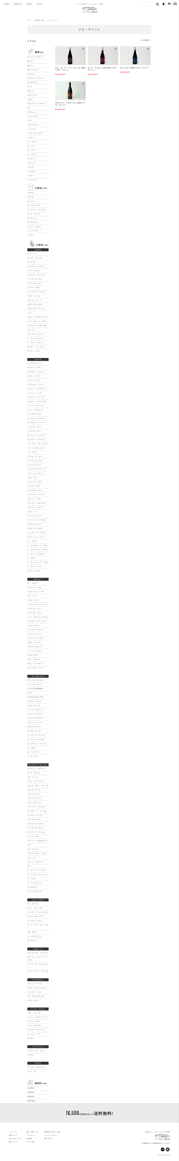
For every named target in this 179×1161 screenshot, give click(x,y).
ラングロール (32, 887)
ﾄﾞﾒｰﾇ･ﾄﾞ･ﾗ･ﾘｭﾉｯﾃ (34, 465)
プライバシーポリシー (51, 1135)
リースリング (32, 180)
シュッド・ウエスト (34, 226)
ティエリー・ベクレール (36, 439)
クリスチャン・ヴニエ (35, 372)
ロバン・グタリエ (33, 659)
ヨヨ (29, 866)
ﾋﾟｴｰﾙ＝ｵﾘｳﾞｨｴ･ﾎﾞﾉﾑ (34, 490)
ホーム (29, 20)
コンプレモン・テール (35, 384)
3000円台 (30, 1088)
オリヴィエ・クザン (34, 367)
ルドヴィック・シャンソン (37, 537)
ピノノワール (32, 154)
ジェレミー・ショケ (34, 393)
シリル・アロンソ (33, 625)
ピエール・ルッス (33, 790)
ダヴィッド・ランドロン (36, 435)
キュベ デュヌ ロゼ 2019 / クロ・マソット (103, 69)
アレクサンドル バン (34, 363)
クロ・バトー (32, 596)
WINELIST (18, 3)
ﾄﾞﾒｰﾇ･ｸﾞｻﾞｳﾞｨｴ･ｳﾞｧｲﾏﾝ (36, 292)
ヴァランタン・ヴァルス (36, 807)
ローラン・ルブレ (33, 571)
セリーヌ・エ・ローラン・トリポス (37, 958)
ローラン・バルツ (33, 351)
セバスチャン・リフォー (36, 422)
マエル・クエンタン (34, 642)
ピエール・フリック (34, 300)
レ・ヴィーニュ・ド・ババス (37, 562)
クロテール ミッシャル (35, 591)
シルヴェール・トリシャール (37, 604)
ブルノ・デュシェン (34, 802)
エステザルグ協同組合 (35, 688)
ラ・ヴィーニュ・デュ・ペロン (37, 926)
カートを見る (30, 1142)
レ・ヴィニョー (33, 756)
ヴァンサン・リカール (35, 507)
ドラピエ (30, 1055)
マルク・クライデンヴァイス (37, 317)
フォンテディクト (33, 794)
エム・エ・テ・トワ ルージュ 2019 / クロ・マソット (70, 69)
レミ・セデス (32, 541)
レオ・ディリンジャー (35, 334)
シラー (29, 120)
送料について (13, 1135)
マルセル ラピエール (34, 646)
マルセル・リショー (34, 731)
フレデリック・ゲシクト (36, 308)
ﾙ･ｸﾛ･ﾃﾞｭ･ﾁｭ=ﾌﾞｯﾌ (34, 524)
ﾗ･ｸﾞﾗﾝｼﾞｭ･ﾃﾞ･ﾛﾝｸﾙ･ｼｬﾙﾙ (36, 325)
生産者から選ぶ (40, 20)
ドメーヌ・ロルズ (33, 1021)
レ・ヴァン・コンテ (34, 566)
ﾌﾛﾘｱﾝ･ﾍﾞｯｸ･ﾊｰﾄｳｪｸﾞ (35, 304)
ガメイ (29, 86)
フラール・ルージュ (34, 798)
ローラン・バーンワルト (36, 347)
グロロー (30, 99)
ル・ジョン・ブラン (34, 1034)
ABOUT (29, 3)
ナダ (29, 845)
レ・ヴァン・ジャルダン (36, 554)
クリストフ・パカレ (34, 587)
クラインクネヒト (33, 270)
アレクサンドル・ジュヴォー (37, 953)
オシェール (31, 262)
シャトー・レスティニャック (37, 1017)
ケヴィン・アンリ (33, 380)
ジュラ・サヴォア (33, 214)
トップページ (13, 1132)
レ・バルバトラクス (34, 936)
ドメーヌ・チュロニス (35, 828)
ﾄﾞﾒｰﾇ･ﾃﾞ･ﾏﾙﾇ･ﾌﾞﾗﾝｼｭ (35, 916)
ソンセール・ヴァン (34, 431)
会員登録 (29, 1138)
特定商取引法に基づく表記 (52, 1132)
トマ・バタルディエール (36, 448)
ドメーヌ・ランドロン (35, 461)
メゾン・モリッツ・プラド (37, 321)
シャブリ (30, 235)
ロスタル (30, 1038)
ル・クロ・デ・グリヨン (36, 739)
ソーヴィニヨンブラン (35, 133)
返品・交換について (32, 1132)
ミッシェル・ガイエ (34, 920)
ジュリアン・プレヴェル (36, 418)
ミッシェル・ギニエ (34, 651)
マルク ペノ (32, 511)
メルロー (30, 175)
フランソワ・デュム (34, 983)
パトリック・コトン (34, 634)
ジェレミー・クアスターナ (37, 389)
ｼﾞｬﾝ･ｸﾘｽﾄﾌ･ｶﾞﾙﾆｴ (34, 414)
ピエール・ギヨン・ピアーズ (37, 785)
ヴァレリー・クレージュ (36, 1030)
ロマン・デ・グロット (35, 663)
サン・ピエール (33, 904)
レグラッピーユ (33, 1000)
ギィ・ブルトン (33, 583)
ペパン (29, 313)
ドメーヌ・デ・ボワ (34, 456)
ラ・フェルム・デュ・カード (37, 874)
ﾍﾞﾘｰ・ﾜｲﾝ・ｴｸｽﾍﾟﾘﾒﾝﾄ (35, 996)
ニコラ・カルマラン (34, 1025)
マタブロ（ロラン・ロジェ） (37, 853)
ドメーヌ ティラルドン (35, 629)
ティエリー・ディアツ (35, 815)
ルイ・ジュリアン (33, 752)
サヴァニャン (32, 112)
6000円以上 (31, 1101)
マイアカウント (31, 1135)
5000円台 (30, 1096)
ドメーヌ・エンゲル (34, 279)
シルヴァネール (33, 125)
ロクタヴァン (32, 940)
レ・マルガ (31, 558)
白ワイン (30, 61)
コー (29, 108)
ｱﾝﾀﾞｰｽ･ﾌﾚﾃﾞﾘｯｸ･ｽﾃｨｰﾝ (35, 680)
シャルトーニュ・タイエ (36, 1050)
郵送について (13, 1142)
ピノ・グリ (31, 146)
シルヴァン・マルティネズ (37, 401)
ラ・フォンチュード (34, 883)
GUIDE (39, 3)
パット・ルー (32, 1071)
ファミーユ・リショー (35, 722)
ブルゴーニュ (32, 218)
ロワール (30, 197)
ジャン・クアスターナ (35, 410)
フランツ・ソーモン (34, 499)
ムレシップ (31, 857)
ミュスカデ (31, 171)
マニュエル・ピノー (34, 516)
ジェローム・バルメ (34, 613)
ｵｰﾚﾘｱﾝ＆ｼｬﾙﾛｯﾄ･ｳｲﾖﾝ (35, 697)
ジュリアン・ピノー (34, 427)
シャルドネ (31, 129)
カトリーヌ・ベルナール (36, 768)
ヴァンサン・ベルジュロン (37, 503)
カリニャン (31, 91)
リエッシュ (31, 330)
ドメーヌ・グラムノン (35, 710)
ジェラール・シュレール (36, 275)
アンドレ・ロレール (34, 258)
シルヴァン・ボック (34, 701)
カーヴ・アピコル (33, 773)
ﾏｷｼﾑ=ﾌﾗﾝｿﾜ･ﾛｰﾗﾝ (34, 726)
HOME (7, 3)
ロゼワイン (31, 74)
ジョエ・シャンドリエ (35, 781)
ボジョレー (31, 201)
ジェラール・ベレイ (34, 608)
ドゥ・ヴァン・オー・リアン (37, 444)
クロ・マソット (53, 20)
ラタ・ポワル (32, 932)
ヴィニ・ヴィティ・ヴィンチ (37, 971)
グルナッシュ (32, 95)
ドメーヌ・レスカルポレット (37, 840)
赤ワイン (30, 65)
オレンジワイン (33, 70)
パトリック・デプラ (34, 482)
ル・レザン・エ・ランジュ (37, 743)
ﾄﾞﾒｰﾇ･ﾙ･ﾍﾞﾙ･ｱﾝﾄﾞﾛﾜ (35, 718)
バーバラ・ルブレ (33, 486)
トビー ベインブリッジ (35, 473)
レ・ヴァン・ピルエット (36, 342)
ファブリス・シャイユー (36, 494)
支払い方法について (15, 1138)
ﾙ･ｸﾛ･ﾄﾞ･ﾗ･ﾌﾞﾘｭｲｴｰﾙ (35, 528)
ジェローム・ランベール (36, 397)
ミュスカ (30, 167)
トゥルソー (31, 137)
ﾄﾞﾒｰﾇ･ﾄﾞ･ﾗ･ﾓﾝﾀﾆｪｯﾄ (35, 714)
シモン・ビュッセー (34, 1013)
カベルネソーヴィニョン (36, 78)
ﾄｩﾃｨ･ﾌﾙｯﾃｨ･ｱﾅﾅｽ (33, 819)
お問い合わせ (48, 1138)
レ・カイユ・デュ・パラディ (37, 549)
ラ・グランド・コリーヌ (36, 735)
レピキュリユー (33, 655)
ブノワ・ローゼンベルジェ (37, 988)
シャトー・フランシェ (35, 405)
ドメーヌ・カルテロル (35, 823)
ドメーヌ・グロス (33, 287)
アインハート (32, 253)
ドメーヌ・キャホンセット (37, 1067)
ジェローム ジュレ (34, 705)
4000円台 (30, 1092)
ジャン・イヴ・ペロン (35, 908)
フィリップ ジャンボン (35, 638)
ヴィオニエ (31, 158)
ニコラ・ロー (32, 477)
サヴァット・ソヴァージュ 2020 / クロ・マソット (70, 104)
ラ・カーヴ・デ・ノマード (37, 870)
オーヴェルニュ (33, 222)
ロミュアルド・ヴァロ (35, 668)
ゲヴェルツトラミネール (36, 103)
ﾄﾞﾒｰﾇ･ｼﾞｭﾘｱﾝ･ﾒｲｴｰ (34, 283)
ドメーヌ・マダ (33, 836)
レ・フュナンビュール (35, 338)
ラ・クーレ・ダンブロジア (37, 520)
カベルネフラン (33, 82)
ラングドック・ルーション (37, 209)
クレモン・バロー (33, 376)
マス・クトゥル (33, 849)
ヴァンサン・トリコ (34, 992)
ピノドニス (31, 150)
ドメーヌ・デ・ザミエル (36, 832)
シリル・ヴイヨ (33, 600)
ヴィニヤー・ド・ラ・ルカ (37, 811)
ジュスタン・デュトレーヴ (37, 621)
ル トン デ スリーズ (34, 891)
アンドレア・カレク (34, 684)
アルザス (30, 192)
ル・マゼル (31, 748)
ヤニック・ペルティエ (35, 862)
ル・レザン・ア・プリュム (37, 533)
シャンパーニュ (33, 231)
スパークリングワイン (35, 57)
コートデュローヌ (33, 205)
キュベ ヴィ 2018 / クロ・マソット (134, 68)
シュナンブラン (33, 116)
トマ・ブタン (32, 452)
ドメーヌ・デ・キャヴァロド (37, 912)
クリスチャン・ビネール (36, 266)
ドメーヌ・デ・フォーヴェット (37, 965)
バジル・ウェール (33, 296)
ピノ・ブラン (32, 142)
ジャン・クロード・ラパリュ (37, 617)
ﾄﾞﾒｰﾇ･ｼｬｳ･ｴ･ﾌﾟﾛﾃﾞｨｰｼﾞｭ (36, 469)
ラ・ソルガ (31, 879)
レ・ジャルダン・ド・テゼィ (37, 545)
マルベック (31, 163)
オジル (29, 693)
